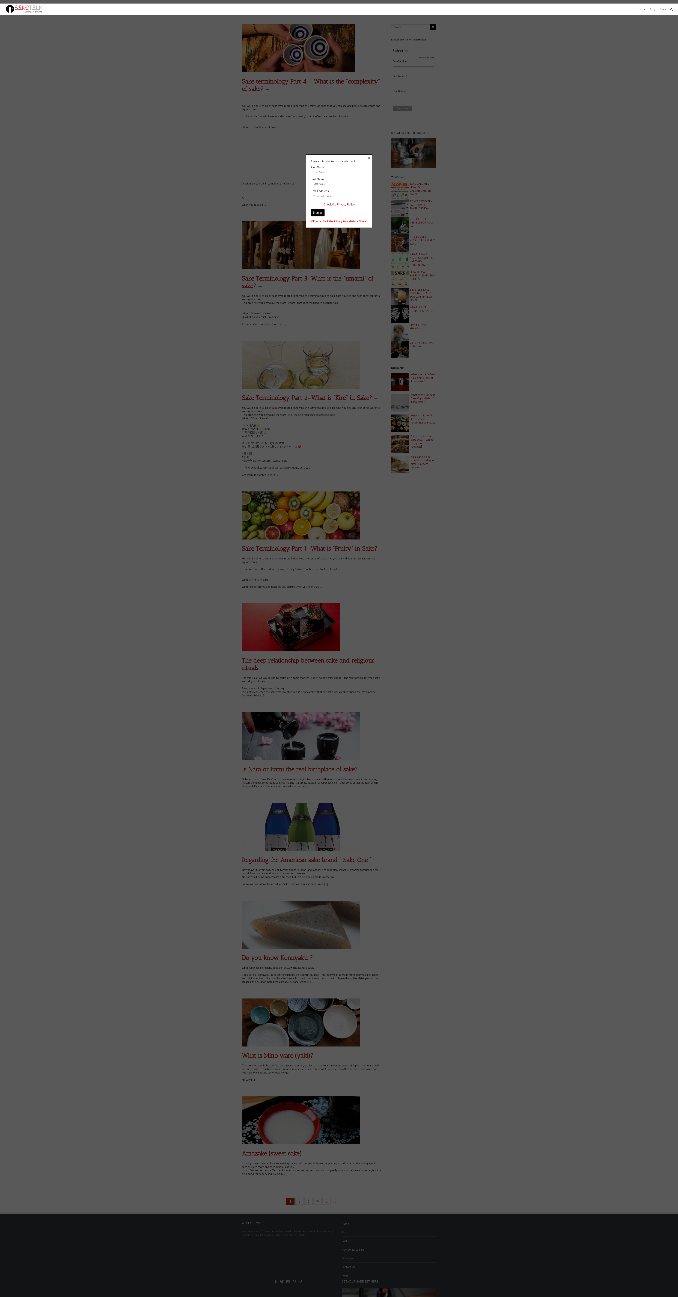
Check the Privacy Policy (339, 204)
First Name (318, 167)
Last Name (317, 179)
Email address (320, 191)
